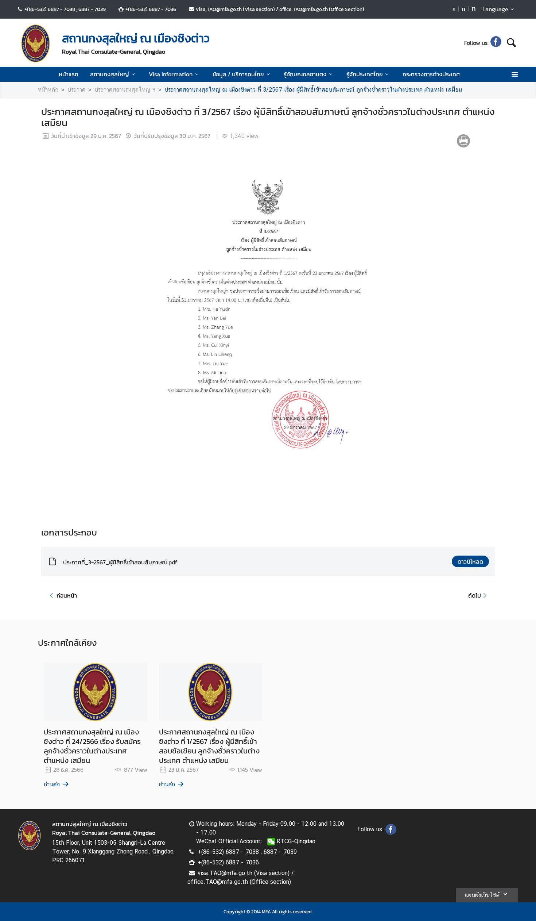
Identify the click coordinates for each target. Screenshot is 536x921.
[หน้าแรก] (36, 43)
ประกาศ (76, 89)
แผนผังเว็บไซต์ (482, 894)
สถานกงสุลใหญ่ (109, 74)
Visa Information (171, 74)
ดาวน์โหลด (470, 561)
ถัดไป (474, 595)
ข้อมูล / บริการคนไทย (238, 74)
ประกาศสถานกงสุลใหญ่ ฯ (124, 89)
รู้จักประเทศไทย (364, 74)
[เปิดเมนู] (514, 74)
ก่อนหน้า (67, 595)
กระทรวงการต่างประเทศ (431, 74)
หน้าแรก (68, 74)
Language (495, 9)
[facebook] (496, 42)
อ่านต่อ (52, 784)
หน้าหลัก (48, 89)
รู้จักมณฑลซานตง (305, 74)
